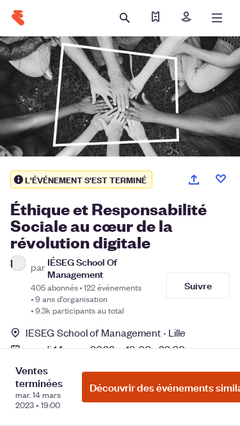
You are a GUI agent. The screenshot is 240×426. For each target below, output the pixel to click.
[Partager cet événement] (194, 179)
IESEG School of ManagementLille (106, 332)
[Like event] (221, 179)
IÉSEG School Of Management (82, 267)
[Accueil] (18, 18)
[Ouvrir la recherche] (125, 18)
